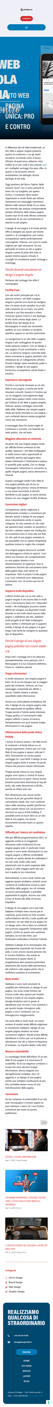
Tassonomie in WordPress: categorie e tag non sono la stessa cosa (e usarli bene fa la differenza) (25, 1201)
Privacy (32, 1396)
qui (43, 164)
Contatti (26, 18)
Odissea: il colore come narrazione (20, 1156)
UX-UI (19, 1208)
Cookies (40, 1396)
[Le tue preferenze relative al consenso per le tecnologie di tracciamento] (48, 1402)
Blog (19, 1252)
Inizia (26, 1352)
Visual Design (21, 1160)
